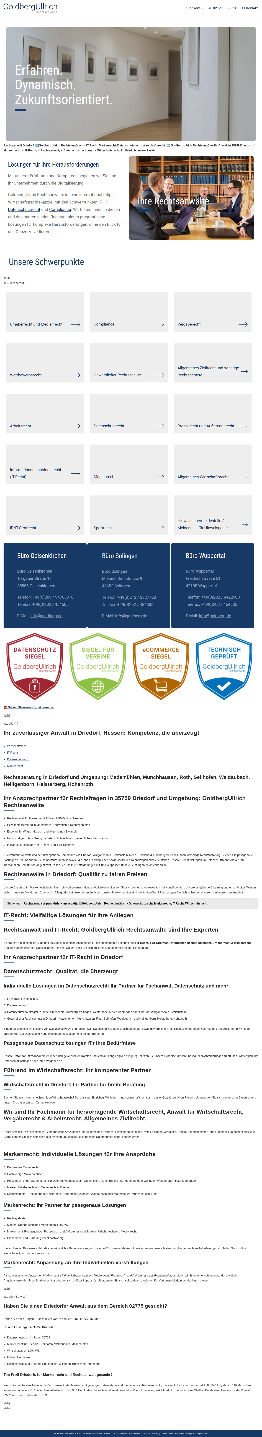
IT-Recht (12, 752)
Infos (171, 1434)
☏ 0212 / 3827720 (222, 8)
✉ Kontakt (250, 8)
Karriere (107, 1434)
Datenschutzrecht (18, 759)
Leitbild (165, 1434)
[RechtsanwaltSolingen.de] (30, 8)
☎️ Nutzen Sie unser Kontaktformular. (29, 707)
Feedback (204, 1434)
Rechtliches (179, 1434)
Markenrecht (15, 765)
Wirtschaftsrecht (17, 746)
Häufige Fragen (192, 1434)
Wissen (251, 887)
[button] (202, 8)
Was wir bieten (134, 1434)
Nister (113, 1012)
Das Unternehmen (119, 1434)
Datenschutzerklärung (151, 1434)
